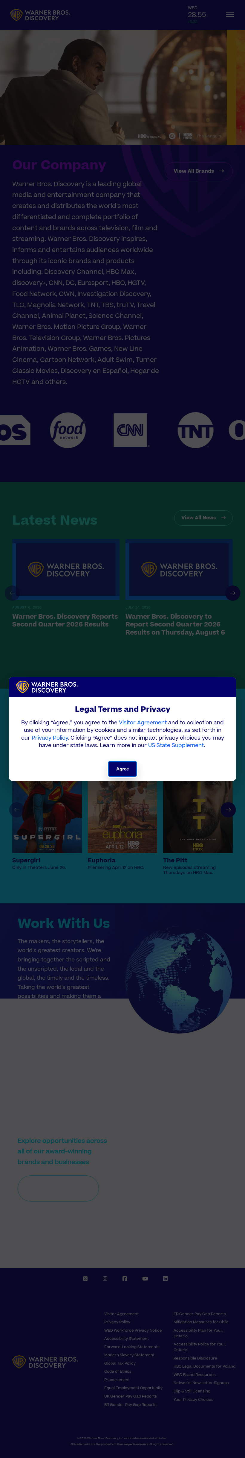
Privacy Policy (50, 738)
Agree (122, 768)
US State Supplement (176, 745)
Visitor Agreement (143, 722)
